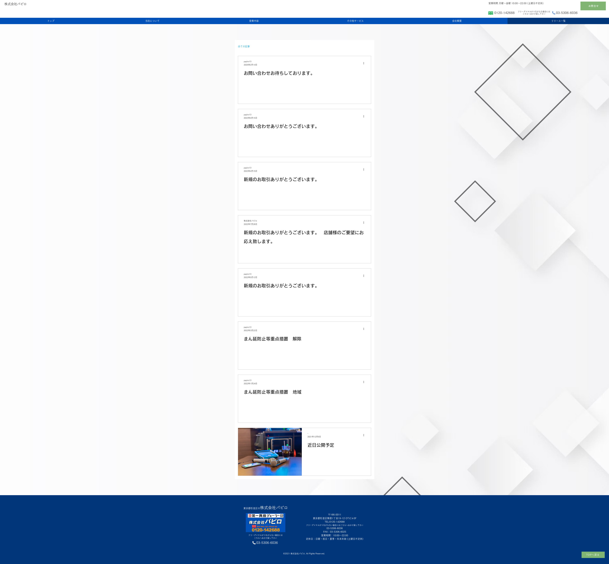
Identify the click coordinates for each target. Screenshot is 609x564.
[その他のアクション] (365, 63)
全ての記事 (244, 46)
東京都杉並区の (265, 508)
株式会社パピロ (15, 4)
